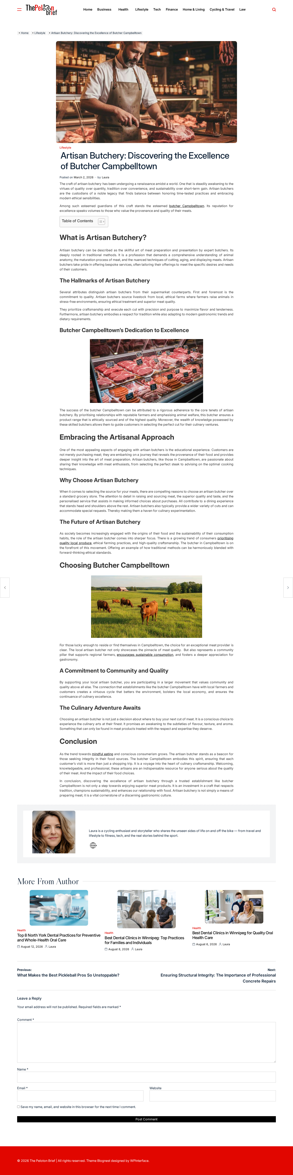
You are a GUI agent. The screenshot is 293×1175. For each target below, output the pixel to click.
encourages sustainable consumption (145, 655)
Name (22, 1069)
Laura (105, 177)
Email (22, 1088)
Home (87, 9)
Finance (172, 9)
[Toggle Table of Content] (99, 221)
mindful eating (102, 754)
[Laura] (54, 834)
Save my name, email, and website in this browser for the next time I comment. (78, 1107)
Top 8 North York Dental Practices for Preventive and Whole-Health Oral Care (58, 937)
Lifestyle (141, 9)
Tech (157, 9)
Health (123, 9)
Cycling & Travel (222, 9)
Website (155, 1088)
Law (242, 9)
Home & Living (194, 9)
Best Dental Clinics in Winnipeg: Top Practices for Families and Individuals (144, 940)
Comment (25, 1020)
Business (104, 9)
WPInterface (139, 1161)
